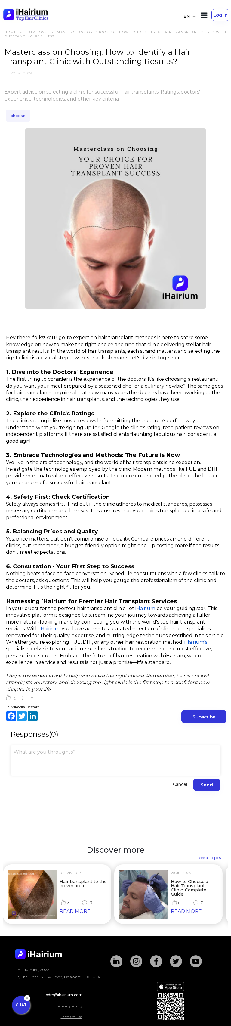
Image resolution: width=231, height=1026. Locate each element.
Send (207, 785)
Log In (220, 15)
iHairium (145, 608)
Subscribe (204, 717)
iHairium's (196, 642)
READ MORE (75, 911)
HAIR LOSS (36, 32)
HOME (11, 32)
